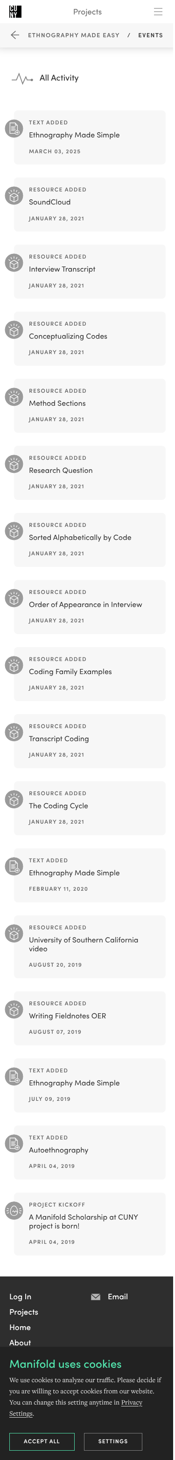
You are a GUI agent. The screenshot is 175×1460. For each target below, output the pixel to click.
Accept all (42, 1441)
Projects (87, 11)
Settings (113, 1441)
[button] (20, 1296)
